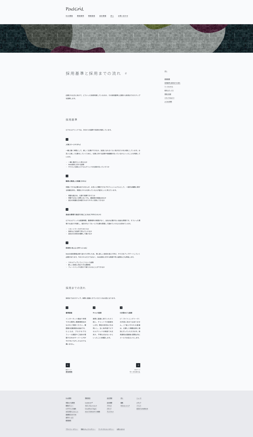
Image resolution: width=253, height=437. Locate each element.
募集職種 (167, 79)
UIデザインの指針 (71, 409)
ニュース (138, 398)
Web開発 (69, 16)
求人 (112, 16)
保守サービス (70, 418)
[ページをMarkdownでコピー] (126, 73)
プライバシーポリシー (72, 429)
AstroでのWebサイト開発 (92, 412)
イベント (138, 406)
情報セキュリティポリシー (88, 429)
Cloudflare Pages (90, 409)
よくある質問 (168, 102)
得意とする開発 (70, 403)
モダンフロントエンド (91, 406)
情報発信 (91, 16)
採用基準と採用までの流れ (172, 83)
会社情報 (102, 16)
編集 (122, 403)
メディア (138, 403)
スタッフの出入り (169, 98)
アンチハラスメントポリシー (106, 429)
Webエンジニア (125, 406)
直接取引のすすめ (71, 415)
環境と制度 (168, 94)
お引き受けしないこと (72, 412)
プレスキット (110, 412)
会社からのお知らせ (142, 409)
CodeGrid (88, 403)
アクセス (109, 406)
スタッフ (109, 409)
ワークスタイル (169, 87)
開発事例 (80, 16)
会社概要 (109, 403)
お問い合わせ (123, 16)
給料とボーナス (169, 90)
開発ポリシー (70, 406)
